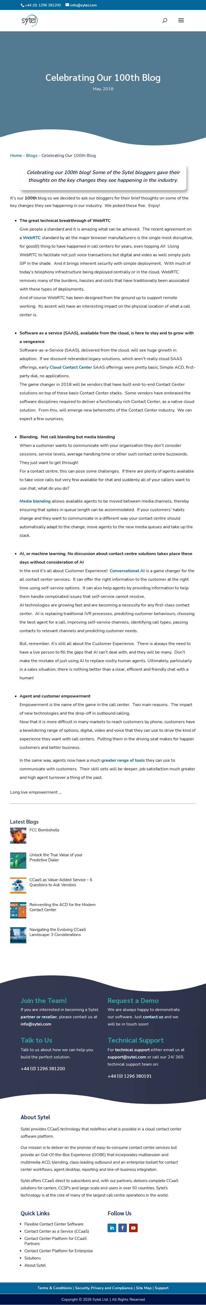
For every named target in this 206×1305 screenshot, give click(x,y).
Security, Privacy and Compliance (104, 1288)
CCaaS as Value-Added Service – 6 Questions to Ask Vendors (61, 882)
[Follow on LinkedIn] (112, 1228)
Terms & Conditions (55, 1288)
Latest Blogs (24, 821)
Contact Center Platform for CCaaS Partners (55, 1241)
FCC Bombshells (44, 830)
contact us (153, 1017)
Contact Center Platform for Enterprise (58, 1251)
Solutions (32, 1258)
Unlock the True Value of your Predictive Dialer (56, 857)
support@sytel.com (127, 1057)
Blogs (32, 156)
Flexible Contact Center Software (53, 1224)
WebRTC (32, 238)
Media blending (35, 501)
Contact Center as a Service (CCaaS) (56, 1231)
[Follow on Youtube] (133, 1228)
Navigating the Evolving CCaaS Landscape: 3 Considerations (58, 932)
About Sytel (35, 1265)
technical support (132, 1050)
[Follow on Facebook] (122, 1228)
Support (161, 1288)
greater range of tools (123, 760)
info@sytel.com (36, 1024)
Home (16, 156)
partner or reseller (39, 1017)
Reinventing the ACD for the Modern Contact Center (63, 907)
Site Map (144, 1288)
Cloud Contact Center (71, 367)
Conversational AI (127, 571)
